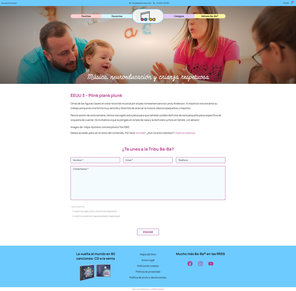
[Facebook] (190, 263)
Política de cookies (148, 266)
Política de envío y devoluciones (148, 277)
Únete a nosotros (185, 133)
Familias (86, 16)
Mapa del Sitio (148, 254)
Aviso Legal (148, 260)
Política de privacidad (148, 271)
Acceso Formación (9, 3)
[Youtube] (211, 263)
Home (148, 16)
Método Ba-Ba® (209, 16)
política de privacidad (106, 211)
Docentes (117, 16)
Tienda (286, 3)
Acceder (141, 133)
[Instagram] (200, 263)
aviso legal (89, 211)
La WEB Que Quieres (157, 289)
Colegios (179, 16)
